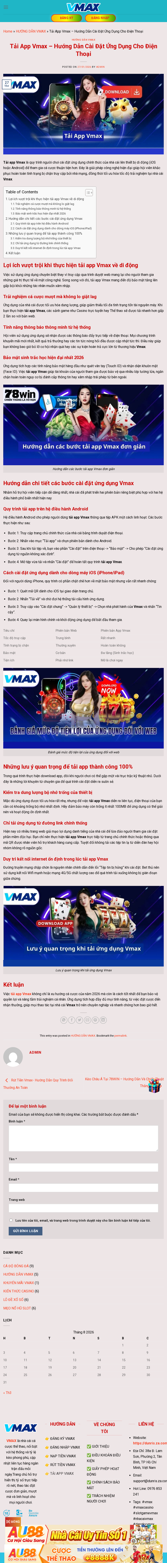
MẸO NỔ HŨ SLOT (17, 1308)
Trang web (17, 1200)
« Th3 (7, 1393)
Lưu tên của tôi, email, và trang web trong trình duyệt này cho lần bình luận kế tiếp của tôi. (83, 1220)
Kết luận (14, 253)
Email (14, 1179)
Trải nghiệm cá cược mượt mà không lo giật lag (44, 204)
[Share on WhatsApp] (63, 1020)
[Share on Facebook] (71, 1020)
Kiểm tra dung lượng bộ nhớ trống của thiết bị (43, 238)
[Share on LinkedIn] (103, 1020)
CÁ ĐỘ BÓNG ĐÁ (16, 1266)
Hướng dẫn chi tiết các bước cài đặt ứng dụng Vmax (45, 219)
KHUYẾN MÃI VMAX (18, 1283)
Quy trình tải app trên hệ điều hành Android (41, 223)
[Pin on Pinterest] (95, 1020)
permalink (120, 1035)
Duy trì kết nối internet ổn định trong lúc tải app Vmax (47, 248)
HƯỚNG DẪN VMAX (31, 31)
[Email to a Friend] (87, 1020)
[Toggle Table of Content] (87, 192)
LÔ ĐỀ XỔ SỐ (13, 1300)
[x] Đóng (13, 1521)
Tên (13, 1159)
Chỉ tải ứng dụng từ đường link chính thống (41, 243)
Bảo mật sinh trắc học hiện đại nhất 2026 (40, 213)
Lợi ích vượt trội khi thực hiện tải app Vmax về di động (46, 199)
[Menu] (5, 7)
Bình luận (17, 1121)
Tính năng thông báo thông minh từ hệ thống (43, 208)
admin (100, 67)
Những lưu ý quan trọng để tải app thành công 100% (45, 233)
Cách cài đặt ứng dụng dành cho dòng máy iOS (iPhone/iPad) (53, 228)
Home (7, 31)
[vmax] (83, 7)
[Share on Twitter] (79, 1020)
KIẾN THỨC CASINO (18, 1291)
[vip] (154, 1085)
